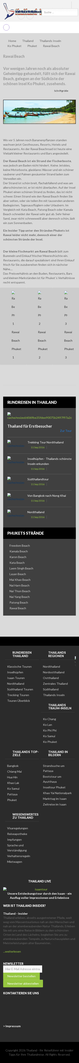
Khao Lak (13, 783)
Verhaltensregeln (18, 856)
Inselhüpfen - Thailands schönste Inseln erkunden (49, 461)
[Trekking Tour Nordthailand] (15, 445)
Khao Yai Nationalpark (57, 793)
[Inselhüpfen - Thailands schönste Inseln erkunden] (15, 461)
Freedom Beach (19, 545)
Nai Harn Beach (19, 585)
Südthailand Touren (20, 689)
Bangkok (13, 766)
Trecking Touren (18, 695)
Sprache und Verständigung (17, 847)
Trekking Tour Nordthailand (45, 442)
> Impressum (12, 1026)
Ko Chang (49, 719)
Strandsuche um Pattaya (53, 768)
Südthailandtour (38, 479)
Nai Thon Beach (19, 591)
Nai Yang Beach (19, 597)
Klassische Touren (19, 666)
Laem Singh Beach (21, 568)
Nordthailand (35, 512)
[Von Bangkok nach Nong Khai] (15, 498)
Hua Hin (12, 777)
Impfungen (14, 839)
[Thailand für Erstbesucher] (39, 416)
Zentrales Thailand (55, 683)
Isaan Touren (16, 678)
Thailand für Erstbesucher (29, 426)
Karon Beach (17, 557)
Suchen (37, 12)
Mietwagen (14, 861)
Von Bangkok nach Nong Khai (46, 495)
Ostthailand (51, 678)
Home (12, 41)
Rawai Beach (17, 608)
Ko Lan (47, 724)
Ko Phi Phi (49, 730)
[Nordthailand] (15, 515)
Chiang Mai (14, 771)
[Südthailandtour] (15, 482)
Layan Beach (17, 574)
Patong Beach (18, 602)
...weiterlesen (12, 951)
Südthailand (51, 689)
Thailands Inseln (50, 41)
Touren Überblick (18, 700)
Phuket (12, 800)
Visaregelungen (17, 828)
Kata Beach (17, 562)
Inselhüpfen (15, 672)
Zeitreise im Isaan (54, 804)
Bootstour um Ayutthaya (52, 779)
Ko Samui (49, 736)
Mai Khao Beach (20, 579)
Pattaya (12, 794)
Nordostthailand (53, 672)
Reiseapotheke (17, 834)
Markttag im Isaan (55, 798)
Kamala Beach (18, 551)
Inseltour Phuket (54, 787)
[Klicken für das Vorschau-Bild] (39, 111)
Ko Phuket (14, 46)
